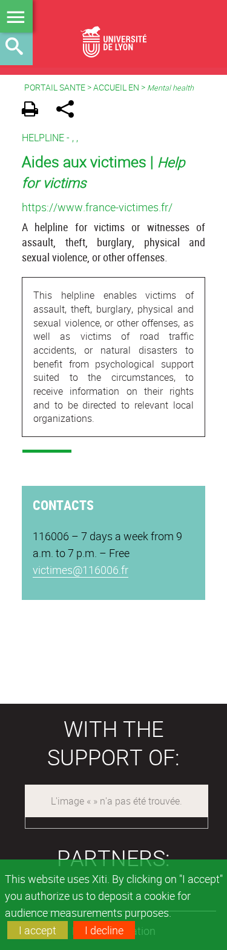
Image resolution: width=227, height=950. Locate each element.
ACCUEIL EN (116, 87)
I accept (37, 930)
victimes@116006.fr (80, 570)
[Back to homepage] (113, 34)
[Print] (34, 111)
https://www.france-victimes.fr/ (97, 207)
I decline (104, 930)
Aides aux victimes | (103, 171)
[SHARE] (69, 111)
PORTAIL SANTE (54, 87)
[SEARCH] (16, 49)
